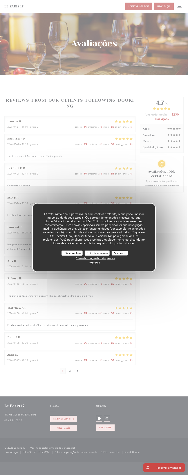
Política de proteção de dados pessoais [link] (95, 258)
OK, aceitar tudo (72, 252)
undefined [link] (94, 262)
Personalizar (119, 252)
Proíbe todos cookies (97, 252)
